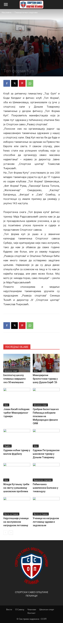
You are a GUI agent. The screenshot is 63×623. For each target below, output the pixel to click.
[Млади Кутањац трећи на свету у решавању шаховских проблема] (16, 472)
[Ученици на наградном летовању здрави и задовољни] (46, 506)
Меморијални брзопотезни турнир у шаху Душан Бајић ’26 (45, 379)
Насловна (6, 12)
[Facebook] (6, 83)
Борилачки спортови (43, 480)
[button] (5, 4)
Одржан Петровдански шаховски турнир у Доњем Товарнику (46, 454)
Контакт (31, 613)
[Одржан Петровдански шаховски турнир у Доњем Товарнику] (46, 438)
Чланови (31, 609)
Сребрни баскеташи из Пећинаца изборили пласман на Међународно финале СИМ (46, 416)
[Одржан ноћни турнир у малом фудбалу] (16, 438)
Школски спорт (10, 371)
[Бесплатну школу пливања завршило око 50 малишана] (16, 363)
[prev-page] (5, 533)
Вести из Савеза (11, 514)
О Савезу (19, 609)
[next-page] (11, 533)
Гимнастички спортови (26, 12)
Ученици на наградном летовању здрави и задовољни (46, 522)
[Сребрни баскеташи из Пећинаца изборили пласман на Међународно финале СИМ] (46, 397)
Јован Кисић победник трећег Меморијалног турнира (16, 413)
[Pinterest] (22, 83)
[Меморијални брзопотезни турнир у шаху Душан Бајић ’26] (46, 363)
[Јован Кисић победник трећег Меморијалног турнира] (16, 397)
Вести (9, 609)
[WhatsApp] (30, 83)
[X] (14, 83)
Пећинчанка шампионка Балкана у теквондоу (45, 488)
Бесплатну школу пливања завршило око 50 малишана (14, 379)
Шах (36, 371)
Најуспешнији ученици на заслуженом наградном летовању (16, 522)
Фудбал (7, 446)
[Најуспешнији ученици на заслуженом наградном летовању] (16, 506)
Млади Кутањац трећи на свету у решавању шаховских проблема (16, 488)
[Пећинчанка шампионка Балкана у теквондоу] (46, 472)
